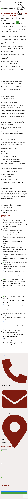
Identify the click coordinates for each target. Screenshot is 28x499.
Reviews (20, 11)
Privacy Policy (18, 497)
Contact (20, 14)
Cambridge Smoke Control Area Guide (21, 7)
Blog (19, 13)
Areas (19, 4)
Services (20, 2)
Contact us (3, 182)
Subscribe (14, 493)
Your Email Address (5, 488)
